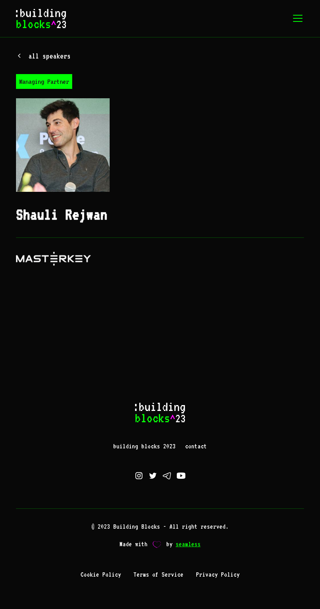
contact (196, 446)
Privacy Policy (218, 574)
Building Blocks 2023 (144, 446)
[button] (296, 18)
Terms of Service (158, 574)
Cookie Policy (100, 574)
